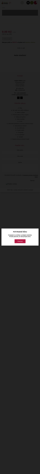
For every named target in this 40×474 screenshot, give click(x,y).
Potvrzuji (20, 241)
